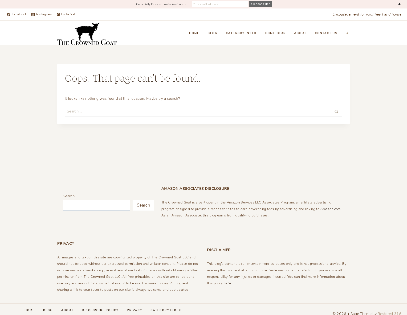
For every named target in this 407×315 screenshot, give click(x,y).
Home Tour (275, 33)
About (300, 33)
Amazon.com (330, 209)
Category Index (241, 33)
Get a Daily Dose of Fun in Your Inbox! (161, 4)
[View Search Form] (347, 33)
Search (69, 196)
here (227, 283)
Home (194, 33)
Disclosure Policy (100, 310)
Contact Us (326, 33)
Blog (212, 33)
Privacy (134, 310)
